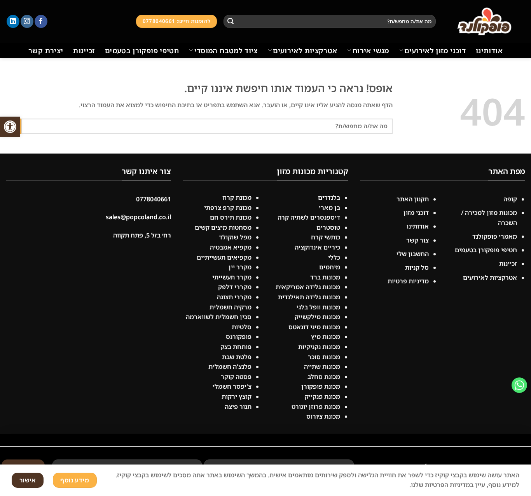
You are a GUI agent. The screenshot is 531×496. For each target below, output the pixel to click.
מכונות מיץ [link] (325, 336)
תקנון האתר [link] (412, 199)
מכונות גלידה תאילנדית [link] (309, 297)
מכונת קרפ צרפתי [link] (228, 207)
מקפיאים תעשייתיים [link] (224, 257)
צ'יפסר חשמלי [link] (232, 386)
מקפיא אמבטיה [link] (231, 247)
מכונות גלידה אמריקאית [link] (308, 287)
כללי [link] (334, 257)
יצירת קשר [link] (45, 50)
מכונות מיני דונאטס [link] (314, 327)
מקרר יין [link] (240, 267)
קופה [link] (510, 199)
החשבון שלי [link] (413, 254)
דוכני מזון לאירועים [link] (435, 50)
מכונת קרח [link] (237, 197)
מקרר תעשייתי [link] (232, 277)
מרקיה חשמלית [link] (231, 307)
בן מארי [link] (329, 207)
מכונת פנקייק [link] (322, 396)
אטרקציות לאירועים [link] (305, 50)
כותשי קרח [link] (325, 237)
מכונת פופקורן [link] (320, 386)
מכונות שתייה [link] (322, 366)
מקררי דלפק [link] (235, 287)
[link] (10, 127)
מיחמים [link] (329, 267)
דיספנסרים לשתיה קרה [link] (309, 217)
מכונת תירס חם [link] (231, 217)
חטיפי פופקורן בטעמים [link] (142, 50)
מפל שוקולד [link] (235, 237)
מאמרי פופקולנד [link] (494, 236)
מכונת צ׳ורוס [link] (323, 416)
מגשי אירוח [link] (371, 50)
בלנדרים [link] (329, 197)
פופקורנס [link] (239, 336)
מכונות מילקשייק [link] (317, 317)
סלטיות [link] (242, 327)
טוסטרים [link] (328, 227)
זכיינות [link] (84, 50)
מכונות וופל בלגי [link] (318, 307)
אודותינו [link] (489, 50)
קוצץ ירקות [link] (237, 396)
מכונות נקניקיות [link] (319, 346)
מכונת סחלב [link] (323, 376)
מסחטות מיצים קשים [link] (223, 227)
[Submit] (230, 21)
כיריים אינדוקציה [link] (317, 247)
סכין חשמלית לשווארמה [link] (219, 317)
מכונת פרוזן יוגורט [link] (316, 406)
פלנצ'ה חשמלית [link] (230, 366)
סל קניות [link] (417, 267)
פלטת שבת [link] (237, 357)
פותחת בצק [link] (236, 346)
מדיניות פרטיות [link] (408, 281)
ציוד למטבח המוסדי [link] (226, 50)
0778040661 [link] (153, 199)
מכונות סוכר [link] (324, 357)
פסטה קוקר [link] (236, 376)
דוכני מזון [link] (416, 212)
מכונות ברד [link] (325, 277)
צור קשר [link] (417, 240)
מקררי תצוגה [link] (234, 297)
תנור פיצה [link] (238, 406)
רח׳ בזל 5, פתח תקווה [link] (142, 235)
